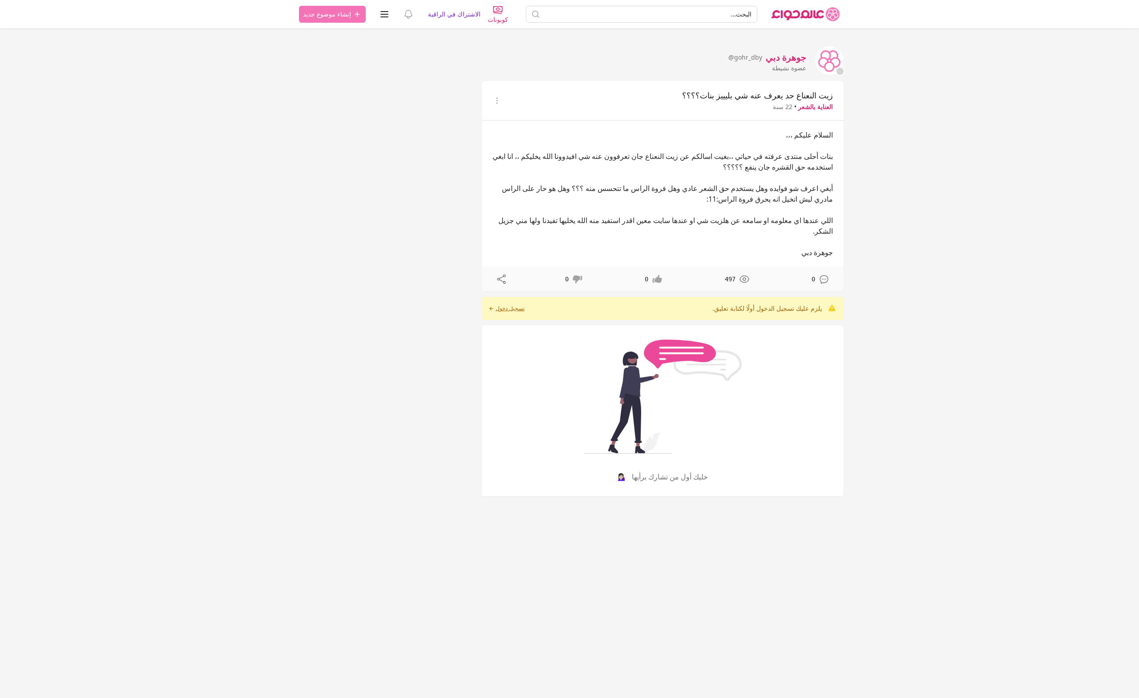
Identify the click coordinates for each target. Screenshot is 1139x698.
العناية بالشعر (815, 106)
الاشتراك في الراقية (454, 14)
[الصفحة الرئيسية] (805, 14)
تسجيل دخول (510, 308)
